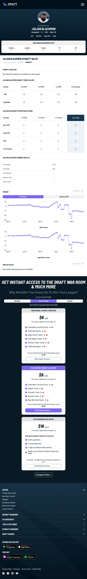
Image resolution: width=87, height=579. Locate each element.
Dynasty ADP (64, 197)
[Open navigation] (82, 4)
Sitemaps (16, 569)
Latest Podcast (7, 509)
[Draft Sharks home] (10, 4)
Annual (69, 301)
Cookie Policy (36, 569)
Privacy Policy (7, 569)
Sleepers (5, 499)
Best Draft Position (9, 506)
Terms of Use (25, 569)
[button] (52, 327)
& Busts (12, 503)
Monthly (17, 301)
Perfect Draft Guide (9, 493)
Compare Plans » (43, 475)
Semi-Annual (43, 301)
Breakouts (6, 503)
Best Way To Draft (8, 496)
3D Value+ (23, 197)
